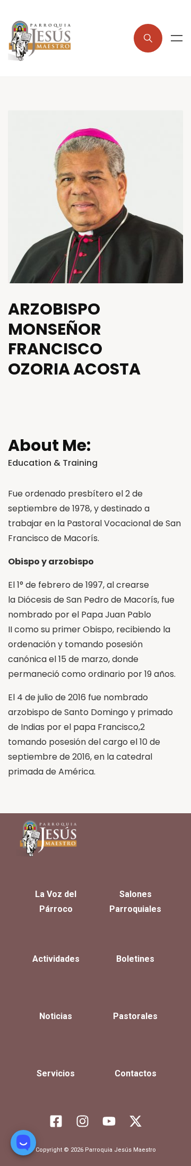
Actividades (56, 959)
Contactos (136, 1073)
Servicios (56, 1073)
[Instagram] (82, 1121)
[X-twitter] (135, 1121)
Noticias (55, 1016)
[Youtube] (109, 1121)
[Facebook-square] (55, 1121)
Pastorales (135, 1016)
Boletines (135, 959)
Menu (176, 38)
